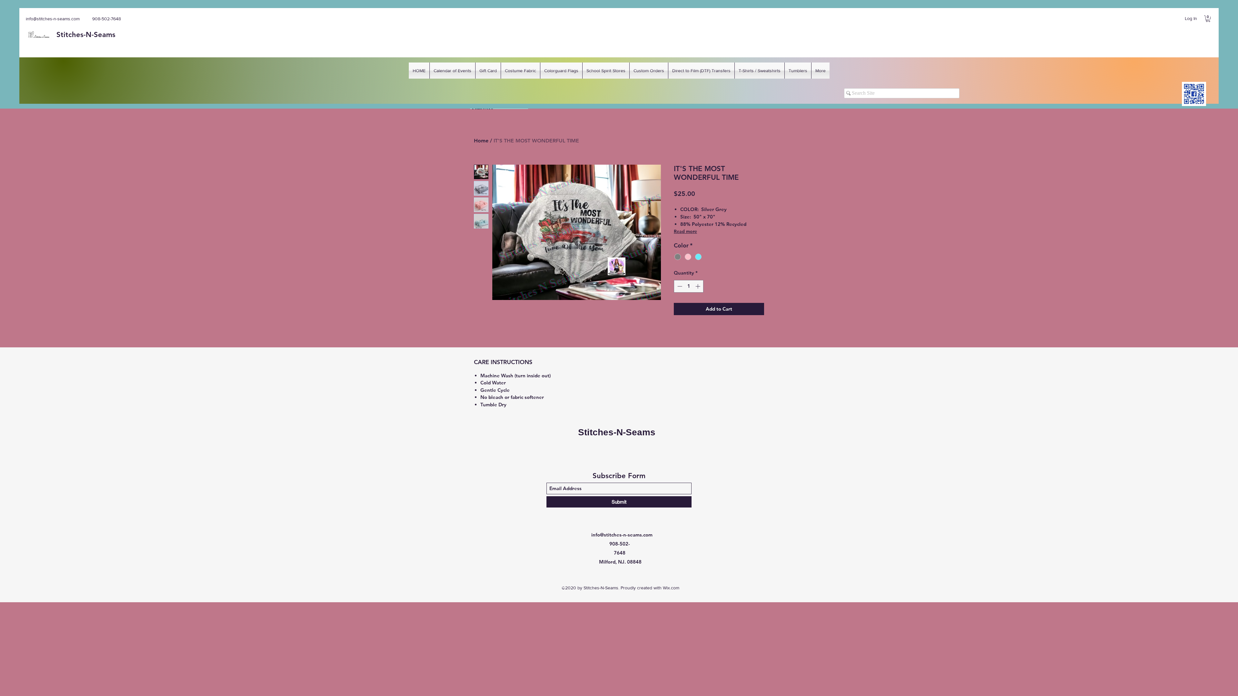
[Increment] (698, 286)
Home (481, 141)
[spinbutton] (688, 286)
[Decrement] (679, 286)
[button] (1208, 18)
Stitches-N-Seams (616, 432)
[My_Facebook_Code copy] (1194, 94)
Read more (685, 231)
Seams (104, 34)
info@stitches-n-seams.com (53, 18)
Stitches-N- (75, 34)
